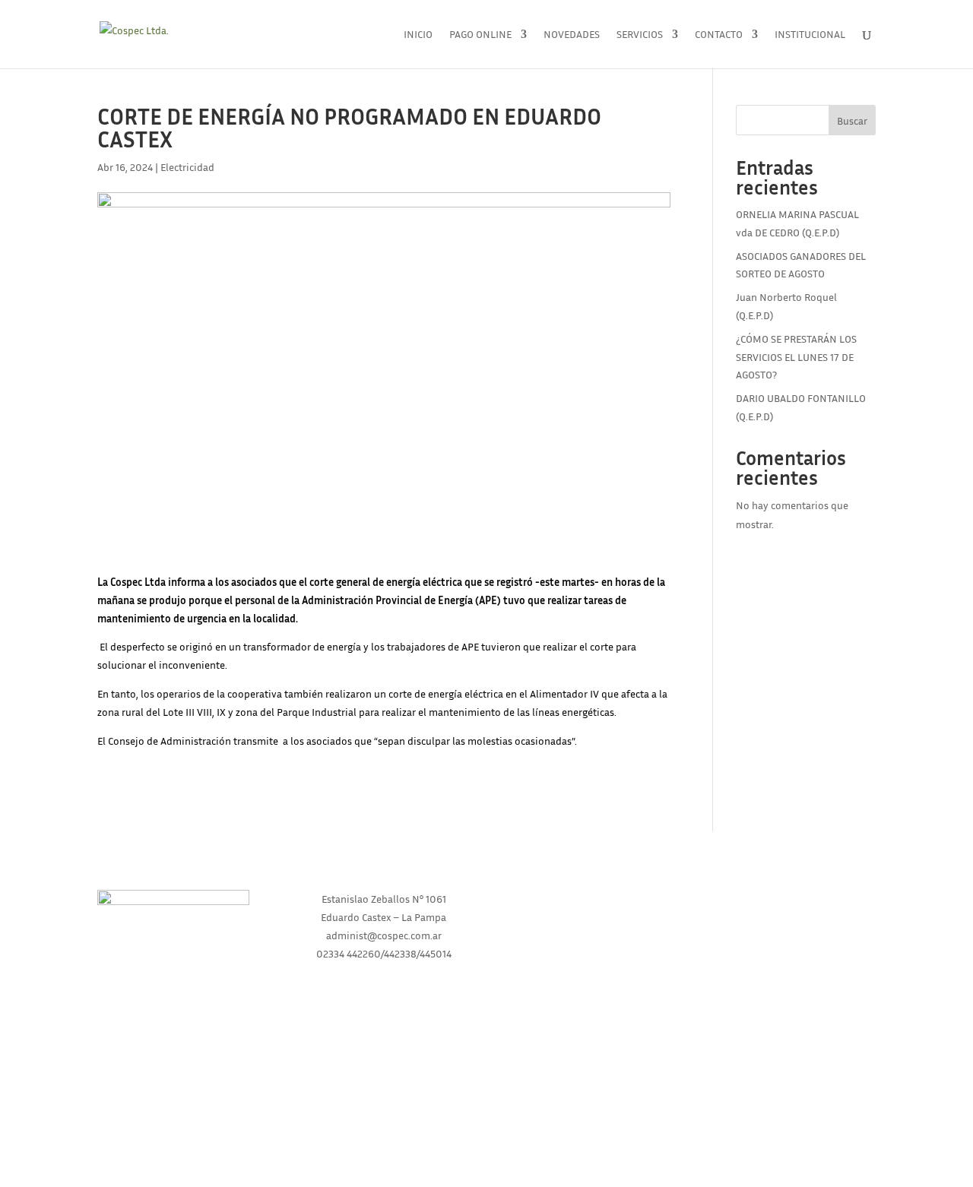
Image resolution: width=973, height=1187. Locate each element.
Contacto (719, 34)
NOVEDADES (794, 898)
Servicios (639, 34)
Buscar (852, 120)
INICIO (589, 898)
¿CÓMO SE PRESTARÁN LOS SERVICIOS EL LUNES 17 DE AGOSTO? (796, 356)
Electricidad (187, 166)
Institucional (810, 34)
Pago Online (480, 34)
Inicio (418, 34)
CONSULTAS (795, 927)
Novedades (572, 34)
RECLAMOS (794, 956)
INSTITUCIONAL (589, 927)
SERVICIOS (589, 956)
